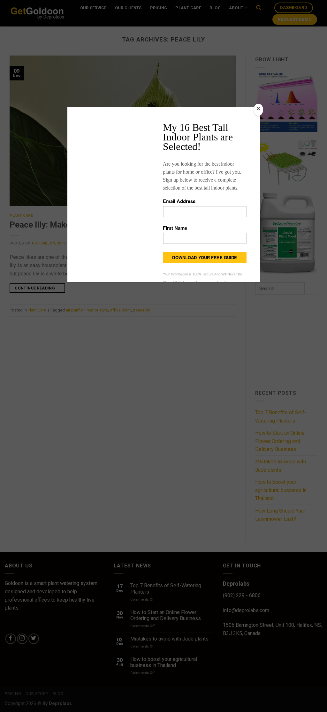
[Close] (258, 110)
